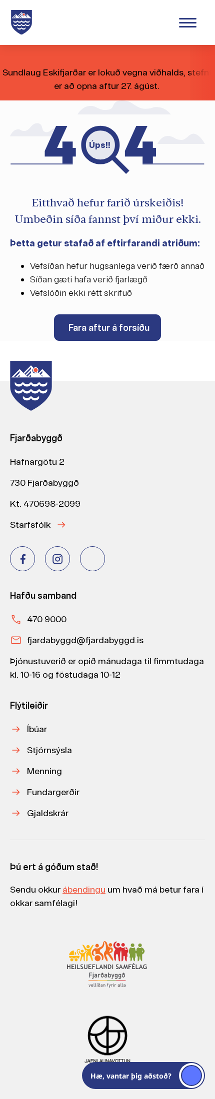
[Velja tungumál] (155, 21)
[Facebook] (22, 558)
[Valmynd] (187, 22)
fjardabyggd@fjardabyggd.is (85, 640)
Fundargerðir (53, 792)
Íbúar (37, 729)
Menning (44, 771)
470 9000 (46, 619)
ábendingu (84, 889)
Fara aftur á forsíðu (109, 327)
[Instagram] (57, 558)
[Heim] (23, 22)
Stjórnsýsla (49, 750)
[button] (143, 1075)
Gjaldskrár (47, 813)
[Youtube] (92, 558)
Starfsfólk (30, 524)
